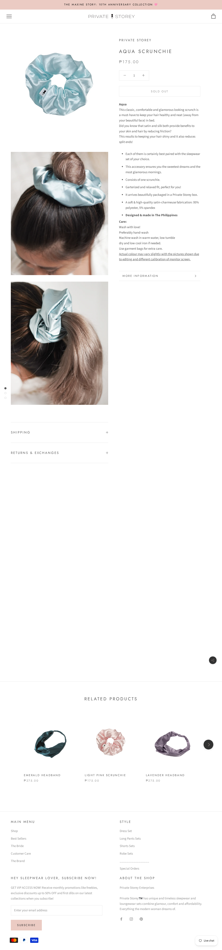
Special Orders (129, 868)
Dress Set (126, 831)
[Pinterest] (141, 919)
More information (140, 276)
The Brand (18, 861)
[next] (208, 744)
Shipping (21, 432)
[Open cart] (213, 16)
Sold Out (159, 91)
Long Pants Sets (130, 838)
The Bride (17, 846)
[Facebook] (121, 919)
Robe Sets (126, 853)
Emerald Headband (42, 775)
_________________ (134, 861)
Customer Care (21, 853)
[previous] (13, 744)
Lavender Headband (165, 775)
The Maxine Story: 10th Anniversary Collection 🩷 (111, 5)
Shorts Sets (127, 846)
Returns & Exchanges (35, 452)
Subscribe (26, 925)
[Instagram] (131, 919)
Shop (14, 831)
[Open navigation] (9, 16)
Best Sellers (18, 838)
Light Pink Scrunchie (105, 775)
